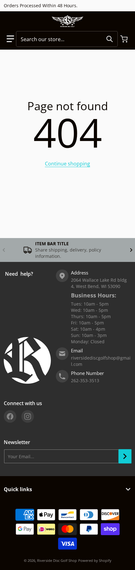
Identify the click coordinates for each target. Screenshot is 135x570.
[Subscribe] (125, 456)
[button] (10, 39)
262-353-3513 (85, 380)
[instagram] (27, 416)
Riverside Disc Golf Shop (57, 560)
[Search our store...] (109, 39)
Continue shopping (67, 163)
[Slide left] (4, 250)
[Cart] (124, 39)
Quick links (18, 489)
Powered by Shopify (94, 560)
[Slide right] (131, 250)
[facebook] (10, 416)
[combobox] (67, 39)
